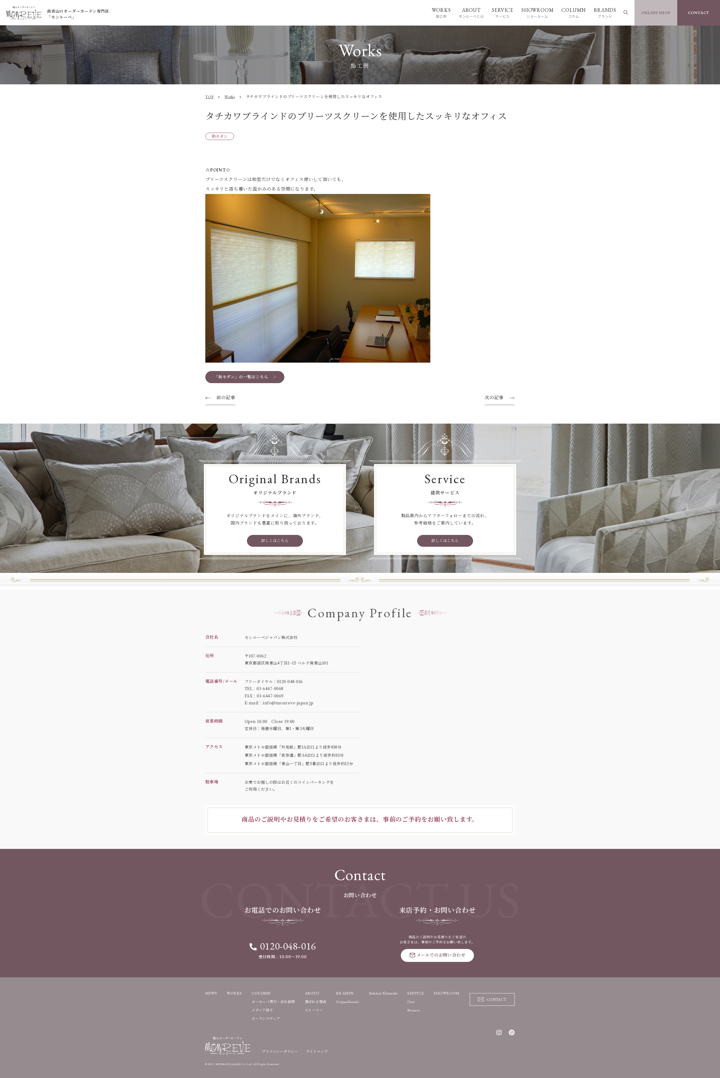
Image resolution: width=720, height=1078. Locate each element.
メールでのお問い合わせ (441, 955)
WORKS (441, 13)
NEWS (211, 993)
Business (413, 1010)
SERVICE (502, 13)
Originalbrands (347, 1002)
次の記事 (494, 398)
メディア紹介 (262, 1010)
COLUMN (573, 13)
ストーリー (314, 1010)
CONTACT (699, 12)
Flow (411, 1002)
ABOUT (471, 13)
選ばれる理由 (316, 1002)
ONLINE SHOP (656, 12)
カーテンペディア (266, 1018)
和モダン (220, 136)
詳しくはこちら (275, 540)
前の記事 (226, 398)
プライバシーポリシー (280, 1051)
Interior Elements (383, 993)
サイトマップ (317, 1051)
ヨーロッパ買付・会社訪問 (273, 1002)
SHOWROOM (537, 13)
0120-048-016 (288, 946)
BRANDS (605, 13)
